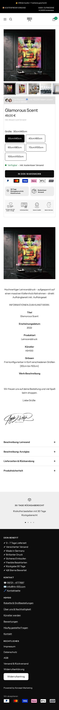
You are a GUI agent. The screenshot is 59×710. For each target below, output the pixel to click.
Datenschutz (10, 652)
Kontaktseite (13, 590)
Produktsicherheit (13, 470)
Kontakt (8, 633)
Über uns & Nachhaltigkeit (17, 609)
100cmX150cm (16, 156)
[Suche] (10, 19)
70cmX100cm (36, 147)
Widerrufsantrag (16, 676)
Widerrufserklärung (14, 669)
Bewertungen (11, 621)
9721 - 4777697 (16, 582)
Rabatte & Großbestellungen (18, 603)
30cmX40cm (15, 138)
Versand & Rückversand (16, 663)
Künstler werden (12, 615)
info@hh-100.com (16, 586)
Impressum (9, 646)
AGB (6, 657)
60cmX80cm (15, 147)
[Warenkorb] (53, 19)
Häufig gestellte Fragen (16, 627)
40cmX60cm (35, 138)
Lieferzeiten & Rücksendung (19, 461)
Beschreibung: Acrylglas (16, 451)
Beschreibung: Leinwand (17, 442)
